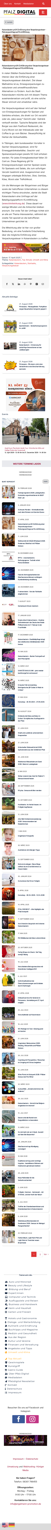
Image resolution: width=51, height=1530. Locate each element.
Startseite (31, 263)
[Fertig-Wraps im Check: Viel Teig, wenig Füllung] (8, 946)
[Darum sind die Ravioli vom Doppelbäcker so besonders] (8, 1112)
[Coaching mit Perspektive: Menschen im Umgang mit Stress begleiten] (8, 1054)
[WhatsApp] (25, 284)
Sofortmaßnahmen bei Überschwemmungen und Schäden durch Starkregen (30, 983)
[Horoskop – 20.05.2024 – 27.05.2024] (8, 696)
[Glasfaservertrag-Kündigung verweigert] (8, 1140)
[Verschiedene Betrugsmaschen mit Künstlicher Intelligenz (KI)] (8, 960)
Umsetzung (12, 1466)
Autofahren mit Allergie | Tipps (29, 850)
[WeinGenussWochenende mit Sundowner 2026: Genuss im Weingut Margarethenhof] (8, 1215)
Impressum (18, 1459)
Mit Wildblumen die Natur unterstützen (31, 938)
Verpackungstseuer (10, 265)
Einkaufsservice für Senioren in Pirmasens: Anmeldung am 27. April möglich (31, 1000)
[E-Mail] (42, 284)
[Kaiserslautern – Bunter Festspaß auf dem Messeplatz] (8, 650)
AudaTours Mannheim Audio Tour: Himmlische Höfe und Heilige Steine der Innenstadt (24, 449)
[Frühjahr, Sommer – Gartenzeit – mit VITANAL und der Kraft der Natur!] (8, 1186)
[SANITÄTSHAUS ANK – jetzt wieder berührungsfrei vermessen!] (8, 665)
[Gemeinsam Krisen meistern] (8, 600)
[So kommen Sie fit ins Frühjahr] (8, 875)
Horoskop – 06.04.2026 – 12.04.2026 (31, 895)
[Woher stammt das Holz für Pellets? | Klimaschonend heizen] (8, 770)
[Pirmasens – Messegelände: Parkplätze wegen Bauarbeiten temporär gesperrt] (10, 303)
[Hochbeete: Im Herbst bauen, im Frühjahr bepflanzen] (8, 799)
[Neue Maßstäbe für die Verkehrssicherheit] (8, 1172)
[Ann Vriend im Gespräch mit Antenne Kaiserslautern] (8, 918)
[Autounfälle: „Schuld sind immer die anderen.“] (8, 1083)
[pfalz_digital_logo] (19, 10)
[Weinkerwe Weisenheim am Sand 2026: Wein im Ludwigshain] (8, 756)
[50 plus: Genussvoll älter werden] (8, 784)
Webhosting (29, 1466)
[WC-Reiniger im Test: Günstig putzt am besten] (8, 1023)
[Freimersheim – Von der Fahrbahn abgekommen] (8, 585)
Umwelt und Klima (40, 260)
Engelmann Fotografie (26, 836)
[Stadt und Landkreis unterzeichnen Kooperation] (8, 727)
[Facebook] (7, 284)
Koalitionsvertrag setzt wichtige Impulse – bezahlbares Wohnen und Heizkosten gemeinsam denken (30, 1163)
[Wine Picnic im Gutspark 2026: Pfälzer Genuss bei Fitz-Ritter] (8, 1068)
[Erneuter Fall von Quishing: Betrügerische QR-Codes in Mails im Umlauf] (8, 679)
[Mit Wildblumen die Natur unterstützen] (8, 932)
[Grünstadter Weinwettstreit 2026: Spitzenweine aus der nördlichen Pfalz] (8, 741)
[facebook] (18, 1419)
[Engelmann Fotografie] (8, 830)
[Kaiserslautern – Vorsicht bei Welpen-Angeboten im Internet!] (8, 1097)
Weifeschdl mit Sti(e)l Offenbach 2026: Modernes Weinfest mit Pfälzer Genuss (31, 543)
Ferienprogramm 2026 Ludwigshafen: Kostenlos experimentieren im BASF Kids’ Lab (31, 495)
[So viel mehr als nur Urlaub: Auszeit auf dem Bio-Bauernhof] (8, 1126)
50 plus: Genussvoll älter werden (29, 790)
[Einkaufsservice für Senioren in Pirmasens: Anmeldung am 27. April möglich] (8, 992)
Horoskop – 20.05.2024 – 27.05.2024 (31, 702)
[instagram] (32, 1419)
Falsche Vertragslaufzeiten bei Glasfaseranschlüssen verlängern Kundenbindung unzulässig (30, 577)
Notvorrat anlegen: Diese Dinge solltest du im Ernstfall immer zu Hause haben (29, 866)
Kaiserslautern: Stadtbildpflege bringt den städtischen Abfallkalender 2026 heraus (31, 641)
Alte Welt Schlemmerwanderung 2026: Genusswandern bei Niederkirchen (29, 821)
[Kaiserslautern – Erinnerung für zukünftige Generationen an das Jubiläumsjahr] (10, 341)
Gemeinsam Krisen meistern (28, 606)
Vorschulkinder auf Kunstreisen (29, 1015)
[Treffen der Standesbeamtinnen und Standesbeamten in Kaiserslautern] (8, 1201)
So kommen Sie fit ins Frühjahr (29, 881)
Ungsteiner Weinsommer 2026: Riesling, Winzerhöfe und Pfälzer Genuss (29, 1045)
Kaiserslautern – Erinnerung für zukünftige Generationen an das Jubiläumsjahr (30, 347)
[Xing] (36, 284)
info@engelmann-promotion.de (25, 1504)
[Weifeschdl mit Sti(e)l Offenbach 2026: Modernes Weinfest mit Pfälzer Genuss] (8, 535)
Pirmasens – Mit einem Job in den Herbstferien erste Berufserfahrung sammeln (31, 366)
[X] (13, 284)
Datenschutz (32, 1459)
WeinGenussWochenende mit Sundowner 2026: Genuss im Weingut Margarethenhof (31, 1223)
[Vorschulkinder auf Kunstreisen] (8, 1009)
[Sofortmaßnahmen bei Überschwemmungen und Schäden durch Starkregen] (8, 975)
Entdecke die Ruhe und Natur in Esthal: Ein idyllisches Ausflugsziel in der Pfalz (31, 718)
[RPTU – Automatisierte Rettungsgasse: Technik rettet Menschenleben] (8, 552)
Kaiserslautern (15, 260)
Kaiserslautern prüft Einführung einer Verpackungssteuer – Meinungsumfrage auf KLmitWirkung (31, 526)
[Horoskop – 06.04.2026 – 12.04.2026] (8, 889)
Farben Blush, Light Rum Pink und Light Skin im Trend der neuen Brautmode (30, 1240)
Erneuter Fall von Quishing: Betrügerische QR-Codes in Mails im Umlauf (30, 687)
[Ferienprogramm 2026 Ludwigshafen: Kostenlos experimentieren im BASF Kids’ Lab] (8, 487)
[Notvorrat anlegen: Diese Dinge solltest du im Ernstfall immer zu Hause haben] (8, 858)
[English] (5, 1524)
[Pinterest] (30, 284)
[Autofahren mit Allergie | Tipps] (8, 844)
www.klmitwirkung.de (13, 203)
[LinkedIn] (19, 284)
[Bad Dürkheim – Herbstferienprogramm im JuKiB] (10, 322)
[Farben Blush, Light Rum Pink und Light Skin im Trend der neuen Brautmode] (8, 1232)
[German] (11, 1524)
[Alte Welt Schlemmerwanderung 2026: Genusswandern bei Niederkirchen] (8, 813)
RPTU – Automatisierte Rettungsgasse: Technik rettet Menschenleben (29, 560)
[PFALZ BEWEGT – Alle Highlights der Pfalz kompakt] (8, 903)
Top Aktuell (27, 260)
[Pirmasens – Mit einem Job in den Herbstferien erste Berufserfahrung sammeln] (10, 360)
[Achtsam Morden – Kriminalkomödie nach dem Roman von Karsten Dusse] (8, 504)
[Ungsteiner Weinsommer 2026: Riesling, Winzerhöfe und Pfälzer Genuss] (8, 1037)
